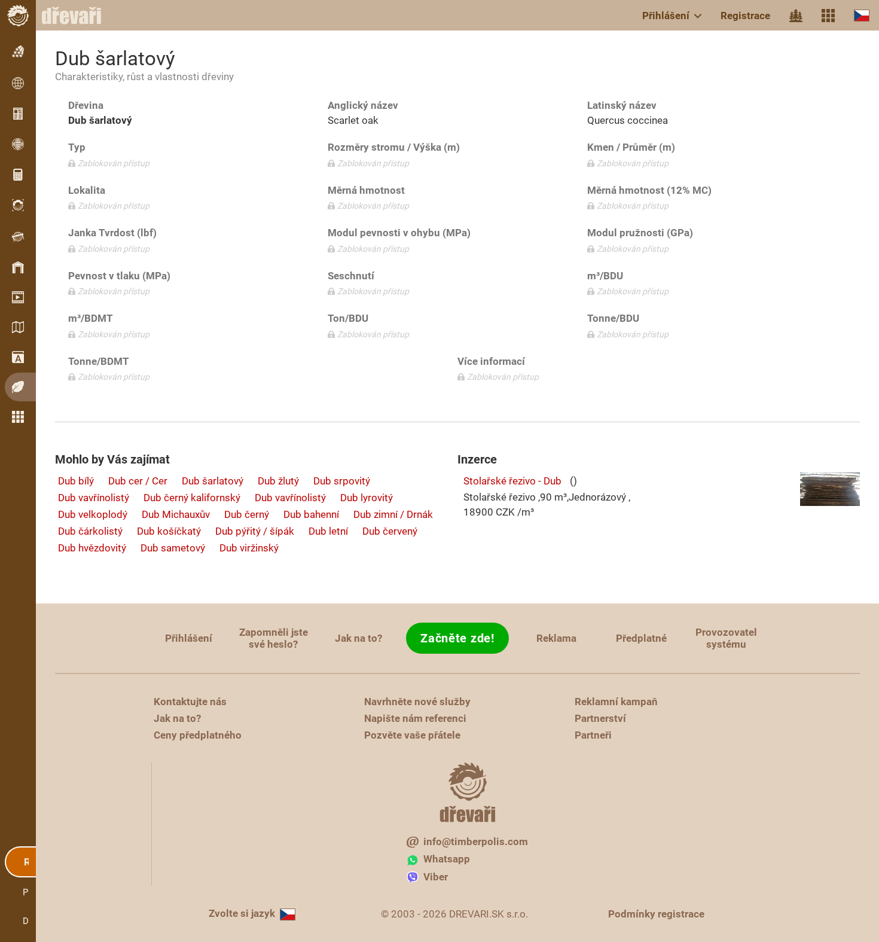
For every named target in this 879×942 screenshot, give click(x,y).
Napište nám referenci (415, 718)
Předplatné (641, 638)
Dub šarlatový (212, 481)
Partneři (593, 735)
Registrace (745, 16)
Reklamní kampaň (616, 702)
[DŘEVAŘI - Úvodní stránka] (77, 15)
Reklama (556, 638)
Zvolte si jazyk (242, 913)
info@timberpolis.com (475, 842)
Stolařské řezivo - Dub (512, 481)
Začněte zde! (457, 638)
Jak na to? (358, 638)
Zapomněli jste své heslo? (273, 638)
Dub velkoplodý (92, 514)
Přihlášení (665, 16)
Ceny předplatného (198, 735)
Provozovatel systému (726, 638)
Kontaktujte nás (190, 702)
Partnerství (600, 718)
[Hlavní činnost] (796, 15)
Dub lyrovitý (366, 498)
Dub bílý (76, 481)
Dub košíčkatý (169, 531)
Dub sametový (173, 548)
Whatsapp (446, 859)
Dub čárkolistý (90, 531)
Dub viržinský (249, 548)
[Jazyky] (861, 15)
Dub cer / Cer (137, 481)
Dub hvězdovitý (92, 548)
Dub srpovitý (341, 481)
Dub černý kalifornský (192, 498)
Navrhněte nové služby (417, 702)
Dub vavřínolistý (93, 498)
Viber (435, 877)
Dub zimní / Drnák (393, 514)
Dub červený (389, 531)
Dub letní (328, 531)
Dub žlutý (278, 481)
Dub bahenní (311, 514)
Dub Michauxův (176, 514)
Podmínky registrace (656, 914)
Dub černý (246, 514)
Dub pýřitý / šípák (254, 531)
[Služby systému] (828, 15)
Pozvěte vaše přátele (412, 735)
